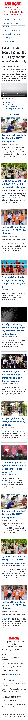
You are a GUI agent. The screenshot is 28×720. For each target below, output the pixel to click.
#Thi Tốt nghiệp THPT (11, 107)
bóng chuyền (16, 293)
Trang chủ (6, 20)
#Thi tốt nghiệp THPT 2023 (13, 109)
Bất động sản (7, 34)
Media (20, 20)
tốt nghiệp (4, 156)
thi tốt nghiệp (14, 72)
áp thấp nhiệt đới (13, 340)
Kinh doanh (14, 23)
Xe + (11, 38)
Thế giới (5, 38)
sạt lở (22, 431)
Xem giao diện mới (9, 41)
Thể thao (6, 23)
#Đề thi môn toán (10, 104)
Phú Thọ (4, 431)
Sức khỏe (17, 34)
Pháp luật (6, 27)
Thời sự (13, 27)
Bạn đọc (21, 27)
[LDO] (14, 125)
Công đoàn (6, 30)
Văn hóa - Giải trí (17, 30)
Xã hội (13, 20)
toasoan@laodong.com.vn (14, 674)
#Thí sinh (7, 102)
